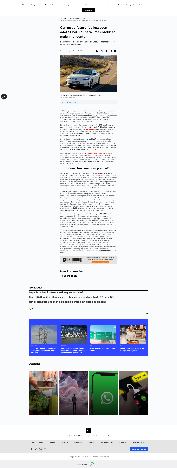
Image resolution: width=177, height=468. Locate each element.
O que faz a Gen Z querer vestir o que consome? (56, 292)
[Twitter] (40, 449)
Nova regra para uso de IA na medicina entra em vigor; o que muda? (67, 301)
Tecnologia (34, 346)
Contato (91, 442)
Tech (84, 18)
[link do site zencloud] (94, 464)
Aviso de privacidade (106, 442)
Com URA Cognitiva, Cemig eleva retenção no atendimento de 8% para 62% (71, 297)
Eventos (52, 442)
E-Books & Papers (37, 442)
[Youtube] (45, 449)
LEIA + (146, 313)
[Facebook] (31, 449)
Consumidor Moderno (66, 18)
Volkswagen (90, 129)
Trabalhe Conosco (139, 442)
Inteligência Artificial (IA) (95, 153)
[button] (97, 51)
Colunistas (64, 442)
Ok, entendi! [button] (88, 10)
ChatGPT (100, 175)
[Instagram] (36, 449)
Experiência (78, 18)
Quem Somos (78, 442)
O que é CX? (122, 442)
